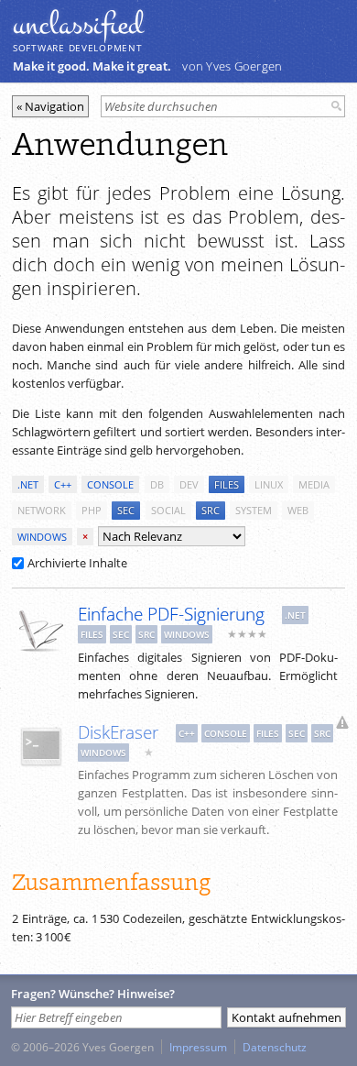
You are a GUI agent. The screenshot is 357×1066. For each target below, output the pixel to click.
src (210, 510)
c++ (62, 484)
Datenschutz (275, 1046)
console (110, 484)
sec (126, 510)
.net (27, 484)
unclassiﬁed (78, 25)
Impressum (198, 1046)
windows (42, 537)
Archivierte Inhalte (77, 563)
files (226, 484)
